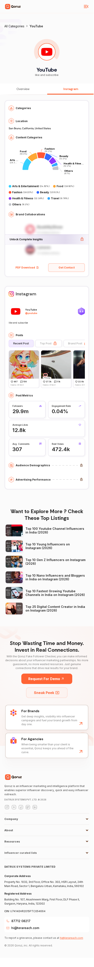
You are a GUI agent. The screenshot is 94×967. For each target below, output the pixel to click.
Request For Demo (44, 679)
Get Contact (67, 267)
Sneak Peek (44, 692)
